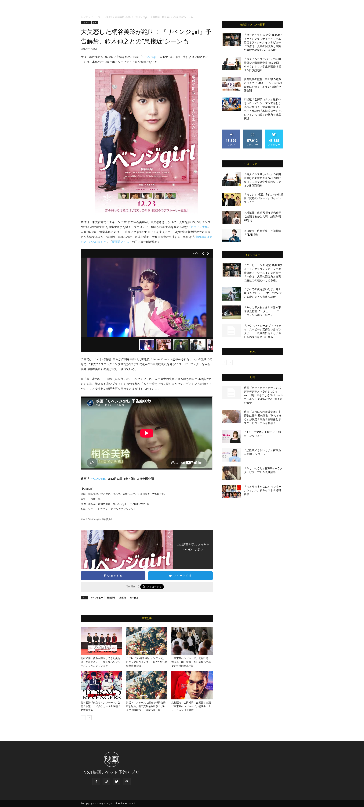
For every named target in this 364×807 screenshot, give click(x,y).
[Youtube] (127, 781)
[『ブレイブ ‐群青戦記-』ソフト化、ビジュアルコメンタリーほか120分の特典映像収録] (146, 641)
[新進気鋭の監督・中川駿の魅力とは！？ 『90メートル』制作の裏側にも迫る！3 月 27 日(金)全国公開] (231, 84)
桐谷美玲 (111, 597)
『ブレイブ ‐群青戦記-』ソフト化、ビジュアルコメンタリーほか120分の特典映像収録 (146, 662)
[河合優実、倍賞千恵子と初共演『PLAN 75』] (231, 235)
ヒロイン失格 (199, 227)
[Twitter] (116, 781)
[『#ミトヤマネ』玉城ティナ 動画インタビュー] (231, 436)
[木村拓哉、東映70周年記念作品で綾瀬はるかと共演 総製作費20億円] (231, 217)
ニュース (95, 17)
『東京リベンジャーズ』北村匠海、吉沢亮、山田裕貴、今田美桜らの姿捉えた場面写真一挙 (191, 662)
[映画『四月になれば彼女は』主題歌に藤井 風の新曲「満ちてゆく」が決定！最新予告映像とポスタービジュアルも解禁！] (231, 416)
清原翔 (122, 597)
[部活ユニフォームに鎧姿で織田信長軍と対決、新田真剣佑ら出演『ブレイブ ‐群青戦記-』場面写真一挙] (146, 685)
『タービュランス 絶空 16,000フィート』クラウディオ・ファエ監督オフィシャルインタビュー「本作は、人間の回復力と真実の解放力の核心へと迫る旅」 (263, 42)
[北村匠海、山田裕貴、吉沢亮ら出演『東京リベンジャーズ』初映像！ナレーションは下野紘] (192, 685)
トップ (84, 17)
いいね (231, 131)
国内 (94, 22)
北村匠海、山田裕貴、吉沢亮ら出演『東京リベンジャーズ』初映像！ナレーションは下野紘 (191, 706)
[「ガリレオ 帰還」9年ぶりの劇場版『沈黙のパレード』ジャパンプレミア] (231, 199)
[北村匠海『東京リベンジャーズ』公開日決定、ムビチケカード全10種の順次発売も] (101, 685)
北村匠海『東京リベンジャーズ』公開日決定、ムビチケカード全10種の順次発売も (100, 706)
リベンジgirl (149, 57)
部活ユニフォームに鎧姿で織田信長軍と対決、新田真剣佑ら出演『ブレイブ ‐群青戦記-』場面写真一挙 (146, 706)
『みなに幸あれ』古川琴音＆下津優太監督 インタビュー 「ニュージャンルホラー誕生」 (263, 311)
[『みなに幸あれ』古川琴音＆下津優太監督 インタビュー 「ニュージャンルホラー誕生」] (231, 312)
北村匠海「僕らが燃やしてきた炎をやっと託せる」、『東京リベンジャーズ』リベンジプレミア (100, 662)
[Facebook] (96, 781)
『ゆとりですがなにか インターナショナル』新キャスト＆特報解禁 (263, 490)
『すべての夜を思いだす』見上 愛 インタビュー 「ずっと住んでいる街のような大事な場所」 (263, 293)
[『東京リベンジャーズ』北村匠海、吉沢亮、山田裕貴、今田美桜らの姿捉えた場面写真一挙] (192, 641)
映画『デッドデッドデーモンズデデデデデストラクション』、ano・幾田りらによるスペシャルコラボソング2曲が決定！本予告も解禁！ (263, 395)
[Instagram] (106, 781)
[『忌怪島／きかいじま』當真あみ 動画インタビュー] (231, 455)
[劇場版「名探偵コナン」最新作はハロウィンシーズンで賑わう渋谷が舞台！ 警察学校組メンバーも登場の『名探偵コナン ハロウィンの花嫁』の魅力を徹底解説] (231, 104)
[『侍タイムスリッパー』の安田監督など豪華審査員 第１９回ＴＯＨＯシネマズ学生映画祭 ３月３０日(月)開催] (231, 63)
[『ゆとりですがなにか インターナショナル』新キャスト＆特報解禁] (231, 491)
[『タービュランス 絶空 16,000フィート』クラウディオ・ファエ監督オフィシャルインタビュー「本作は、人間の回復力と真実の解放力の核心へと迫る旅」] (231, 39)
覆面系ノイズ (120, 241)
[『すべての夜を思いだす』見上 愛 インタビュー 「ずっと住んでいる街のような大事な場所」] (231, 294)
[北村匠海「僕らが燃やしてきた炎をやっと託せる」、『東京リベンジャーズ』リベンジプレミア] (101, 641)
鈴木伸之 (134, 597)
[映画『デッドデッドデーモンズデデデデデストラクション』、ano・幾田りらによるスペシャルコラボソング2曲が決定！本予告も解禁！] (231, 392)
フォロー (252, 131)
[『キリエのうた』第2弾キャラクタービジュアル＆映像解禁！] (231, 473)
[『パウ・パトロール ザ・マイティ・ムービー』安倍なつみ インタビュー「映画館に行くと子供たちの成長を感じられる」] (231, 330)
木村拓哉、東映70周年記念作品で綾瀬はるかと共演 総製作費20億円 (262, 216)
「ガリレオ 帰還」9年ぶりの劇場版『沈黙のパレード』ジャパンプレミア (263, 198)
